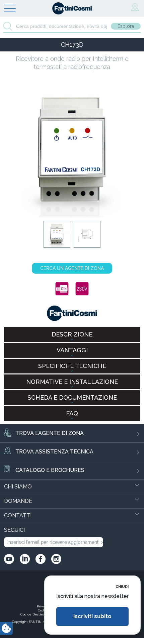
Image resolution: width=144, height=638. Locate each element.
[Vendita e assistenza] (135, 7)
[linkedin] (25, 559)
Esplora (126, 26)
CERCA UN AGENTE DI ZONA (72, 268)
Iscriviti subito (92, 616)
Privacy (42, 606)
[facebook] (40, 559)
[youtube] (9, 559)
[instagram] (56, 559)
